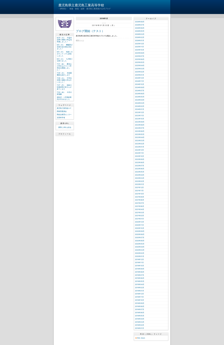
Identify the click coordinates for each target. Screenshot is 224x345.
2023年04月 (139, 137)
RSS (138, 338)
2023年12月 (139, 112)
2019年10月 (139, 266)
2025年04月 (139, 65)
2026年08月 (139, 22)
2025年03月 (139, 69)
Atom (143, 338)
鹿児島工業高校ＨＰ (64, 108)
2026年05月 (139, 31)
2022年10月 (139, 156)
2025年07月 (139, 56)
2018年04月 (139, 319)
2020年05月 (139, 244)
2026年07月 (139, 25)
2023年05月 (139, 134)
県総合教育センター (64, 114)
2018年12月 (139, 294)
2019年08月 (139, 272)
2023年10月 (139, 119)
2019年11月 (139, 262)
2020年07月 (139, 237)
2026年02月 (139, 37)
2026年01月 (139, 40)
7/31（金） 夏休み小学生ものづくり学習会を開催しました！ (64, 67)
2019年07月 (139, 275)
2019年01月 (139, 291)
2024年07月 (139, 91)
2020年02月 (139, 253)
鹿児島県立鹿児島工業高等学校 (81, 5)
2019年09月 (139, 269)
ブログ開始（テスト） (90, 31)
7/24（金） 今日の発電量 (64, 93)
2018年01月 (139, 328)
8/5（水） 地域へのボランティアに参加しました (65, 54)
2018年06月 (139, 312)
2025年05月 (139, 62)
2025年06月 (139, 59)
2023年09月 (139, 122)
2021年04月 (139, 209)
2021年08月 (139, 200)
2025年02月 (139, 72)
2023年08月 (139, 125)
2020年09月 (139, 231)
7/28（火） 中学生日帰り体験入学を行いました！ (64, 80)
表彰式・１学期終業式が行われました (64, 98)
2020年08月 (139, 234)
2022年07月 (139, 166)
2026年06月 (139, 28)
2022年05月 (139, 172)
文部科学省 (61, 117)
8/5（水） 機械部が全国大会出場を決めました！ (65, 47)
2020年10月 (139, 228)
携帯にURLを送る (64, 127)
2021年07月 (139, 203)
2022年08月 (139, 162)
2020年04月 (139, 247)
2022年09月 (139, 159)
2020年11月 (139, 225)
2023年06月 (139, 131)
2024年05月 (139, 97)
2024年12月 (139, 78)
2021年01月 (139, 219)
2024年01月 (139, 109)
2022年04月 (139, 175)
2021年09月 (139, 197)
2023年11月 (139, 115)
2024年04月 (139, 100)
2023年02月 (139, 144)
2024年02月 (139, 106)
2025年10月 (139, 50)
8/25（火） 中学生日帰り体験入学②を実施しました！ (64, 40)
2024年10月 (139, 84)
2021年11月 (139, 191)
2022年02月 (139, 181)
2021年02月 (139, 216)
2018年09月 (139, 303)
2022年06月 (139, 169)
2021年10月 (139, 194)
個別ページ (80, 40)
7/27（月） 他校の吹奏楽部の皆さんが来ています (64, 87)
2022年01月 (139, 184)
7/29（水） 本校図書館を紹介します (64, 74)
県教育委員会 (62, 111)
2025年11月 (139, 47)
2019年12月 (139, 259)
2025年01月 (139, 75)
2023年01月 (139, 147)
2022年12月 (139, 150)
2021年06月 (139, 206)
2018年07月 (139, 309)
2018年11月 (139, 297)
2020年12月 (139, 222)
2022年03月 (139, 178)
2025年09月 (139, 53)
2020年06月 (139, 241)
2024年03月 (139, 103)
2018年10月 (139, 300)
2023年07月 (139, 128)
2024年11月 (139, 81)
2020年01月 (139, 256)
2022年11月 (139, 153)
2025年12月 (139, 44)
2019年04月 (139, 284)
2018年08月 (139, 306)
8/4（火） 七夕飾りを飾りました (65, 60)
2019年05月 (139, 281)
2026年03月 (139, 34)
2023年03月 (139, 140)
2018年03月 (139, 322)
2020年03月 (139, 250)
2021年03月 (139, 212)
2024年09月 (139, 87)
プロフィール (64, 134)
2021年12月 (139, 187)
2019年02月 (139, 288)
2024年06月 (139, 94)
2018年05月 (139, 316)
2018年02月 (139, 325)
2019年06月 (139, 278)
